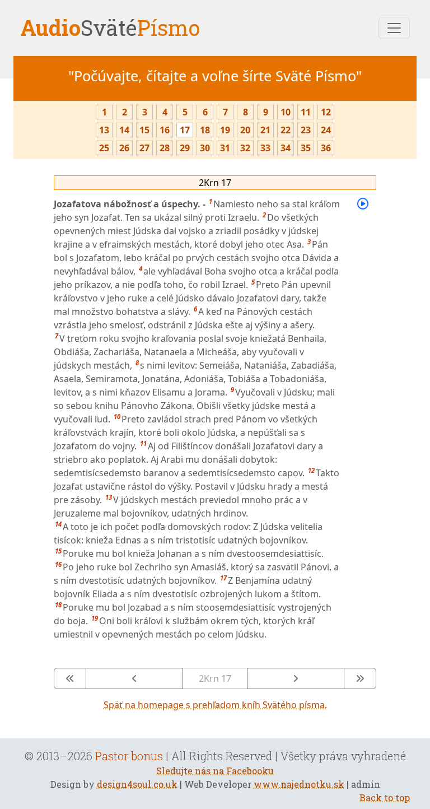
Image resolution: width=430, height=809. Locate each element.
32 (245, 148)
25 (104, 148)
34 (286, 148)
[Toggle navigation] (394, 28)
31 (225, 148)
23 (306, 130)
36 (326, 148)
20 (245, 130)
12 (326, 112)
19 (225, 130)
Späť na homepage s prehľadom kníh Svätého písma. (215, 705)
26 (124, 148)
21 (265, 130)
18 (205, 130)
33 (265, 148)
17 (185, 130)
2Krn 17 (215, 182)
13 (104, 130)
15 (144, 130)
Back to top (384, 797)
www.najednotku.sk (299, 784)
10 (286, 112)
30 (205, 148)
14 (124, 130)
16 (165, 130)
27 (144, 148)
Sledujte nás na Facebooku (215, 771)
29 (185, 148)
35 (306, 148)
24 (326, 130)
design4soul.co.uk (137, 784)
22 (286, 130)
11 (306, 112)
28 (165, 148)
